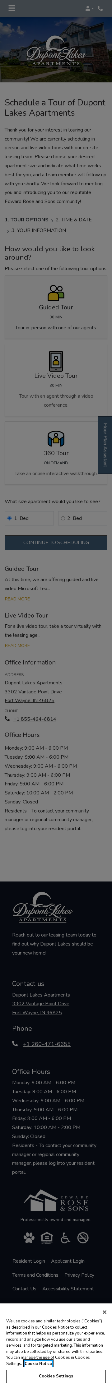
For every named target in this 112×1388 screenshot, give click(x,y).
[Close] (104, 1312)
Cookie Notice (38, 1364)
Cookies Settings (56, 1376)
